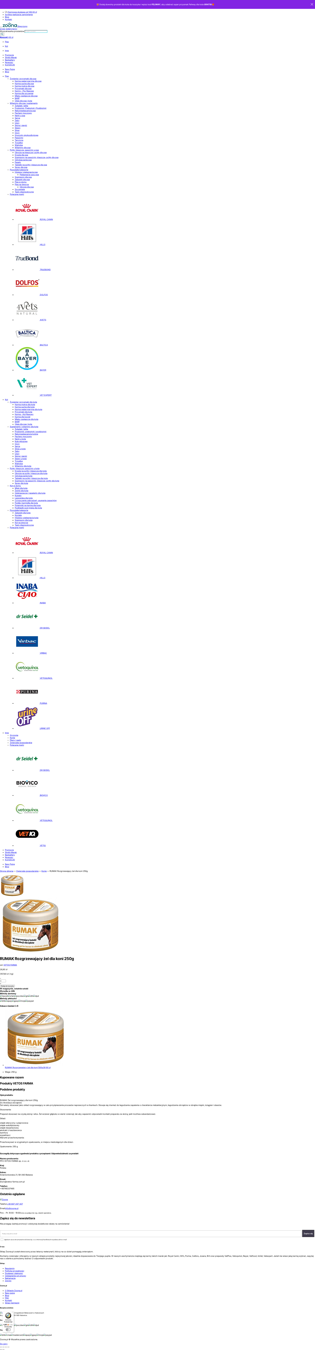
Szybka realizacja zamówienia (19, 14)
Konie (44, 871)
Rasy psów (10, 1293)
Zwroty (8, 1280)
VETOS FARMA (10, 965)
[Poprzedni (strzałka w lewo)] (1, 1349)
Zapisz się (308, 1233)
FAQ (7, 1298)
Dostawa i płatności (14, 1273)
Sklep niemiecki (12, 1303)
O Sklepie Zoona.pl (13, 1290)
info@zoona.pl (11, 1208)
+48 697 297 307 (15, 1204)
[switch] (8, 1329)
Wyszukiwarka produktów (12, 31)
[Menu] (12, 1312)
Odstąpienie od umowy (15, 1276)
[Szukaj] (2, 34)
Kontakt (8, 19)
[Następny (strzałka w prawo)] (3, 1349)
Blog (7, 17)
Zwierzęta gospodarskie (27, 871)
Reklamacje (10, 1278)
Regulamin (10, 1268)
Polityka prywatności (14, 1271)
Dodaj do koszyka (7, 986)
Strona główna (6, 871)
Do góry (4, 1344)
